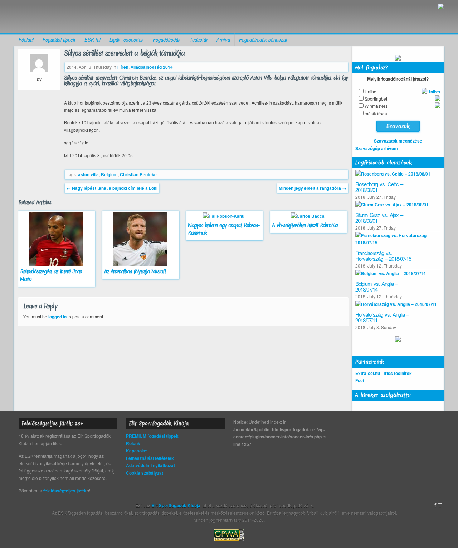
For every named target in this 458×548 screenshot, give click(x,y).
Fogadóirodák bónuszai (263, 39)
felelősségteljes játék (65, 490)
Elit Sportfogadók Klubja (70, 17)
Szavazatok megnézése (398, 141)
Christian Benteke (138, 174)
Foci (359, 380)
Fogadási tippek (59, 39)
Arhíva (223, 39)
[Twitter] (440, 505)
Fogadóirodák (167, 39)
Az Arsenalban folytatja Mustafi (134, 271)
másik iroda (376, 113)
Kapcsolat (136, 450)
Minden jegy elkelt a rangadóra (312, 188)
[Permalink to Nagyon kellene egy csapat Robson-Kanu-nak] (224, 216)
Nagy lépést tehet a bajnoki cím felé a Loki (112, 188)
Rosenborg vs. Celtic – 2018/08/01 (379, 187)
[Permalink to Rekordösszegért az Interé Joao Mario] (56, 264)
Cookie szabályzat (144, 473)
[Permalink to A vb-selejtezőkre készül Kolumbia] (308, 216)
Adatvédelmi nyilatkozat (150, 465)
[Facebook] (435, 505)
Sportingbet (376, 99)
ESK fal (92, 39)
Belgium (109, 174)
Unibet (371, 91)
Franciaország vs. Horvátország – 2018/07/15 (383, 256)
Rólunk (133, 443)
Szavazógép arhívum (376, 148)
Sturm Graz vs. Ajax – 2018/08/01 (379, 218)
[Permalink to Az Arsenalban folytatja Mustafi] (141, 264)
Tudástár (199, 39)
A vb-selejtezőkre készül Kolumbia (304, 225)
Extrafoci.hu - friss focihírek (383, 373)
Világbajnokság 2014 (152, 67)
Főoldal (26, 39)
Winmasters (376, 106)
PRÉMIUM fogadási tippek (152, 436)
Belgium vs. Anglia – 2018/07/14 (376, 286)
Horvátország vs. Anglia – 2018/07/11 (382, 317)
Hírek (122, 67)
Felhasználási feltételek (150, 458)
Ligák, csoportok (126, 39)
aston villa (88, 174)
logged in (57, 316)
